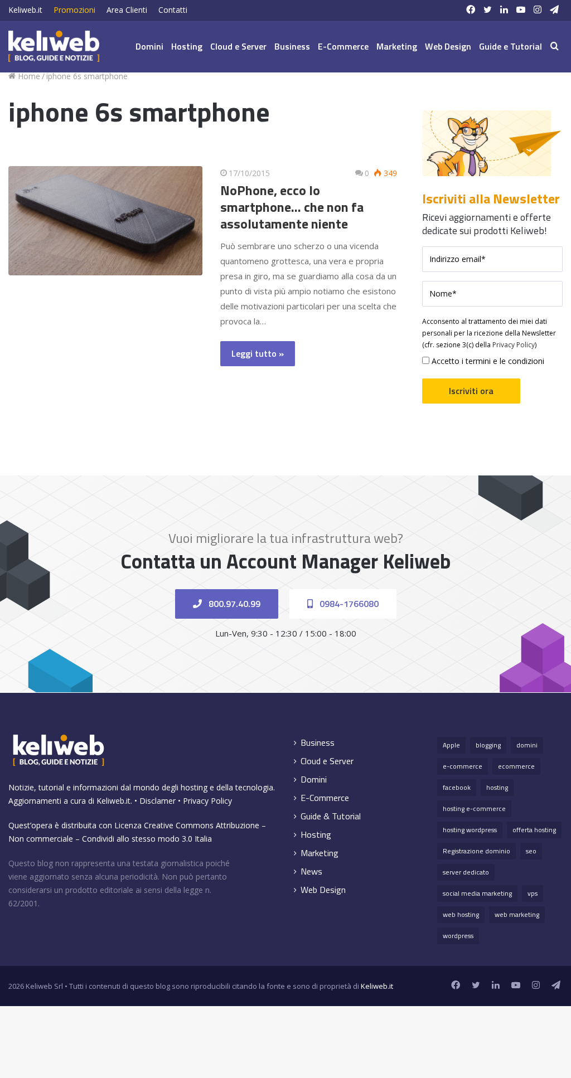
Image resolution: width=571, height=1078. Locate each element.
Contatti (172, 9)
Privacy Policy (513, 344)
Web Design (448, 46)
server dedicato (466, 872)
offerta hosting (534, 829)
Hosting (186, 46)
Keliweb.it (25, 9)
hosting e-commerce (474, 808)
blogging (488, 745)
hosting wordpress (470, 829)
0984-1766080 (348, 603)
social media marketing (477, 893)
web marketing (517, 914)
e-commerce (462, 766)
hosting (497, 787)
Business (292, 46)
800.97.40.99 (233, 603)
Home (28, 76)
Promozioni (74, 9)
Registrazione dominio (476, 851)
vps (533, 893)
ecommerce (516, 766)
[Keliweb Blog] (53, 46)
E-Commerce (343, 46)
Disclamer (157, 800)
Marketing (396, 46)
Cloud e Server (238, 46)
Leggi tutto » (257, 353)
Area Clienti (127, 9)
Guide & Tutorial (331, 816)
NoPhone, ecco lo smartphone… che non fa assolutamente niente (292, 207)
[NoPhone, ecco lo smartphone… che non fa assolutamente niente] (105, 220)
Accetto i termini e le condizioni (486, 361)
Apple (451, 745)
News (311, 871)
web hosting (461, 914)
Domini (149, 46)
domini (527, 745)
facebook (457, 787)
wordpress (458, 935)
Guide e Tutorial (510, 46)
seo (531, 851)
